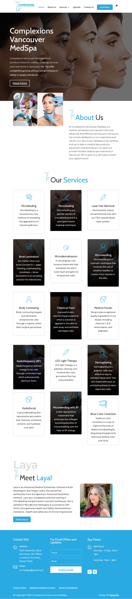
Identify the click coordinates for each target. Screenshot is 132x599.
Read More (20, 83)
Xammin (114, 595)
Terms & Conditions (68, 588)
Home (41, 7)
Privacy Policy (19, 588)
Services (63, 7)
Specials (76, 7)
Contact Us (89, 7)
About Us (52, 7)
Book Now (105, 7)
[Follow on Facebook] (90, 572)
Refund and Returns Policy (42, 588)
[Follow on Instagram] (95, 572)
